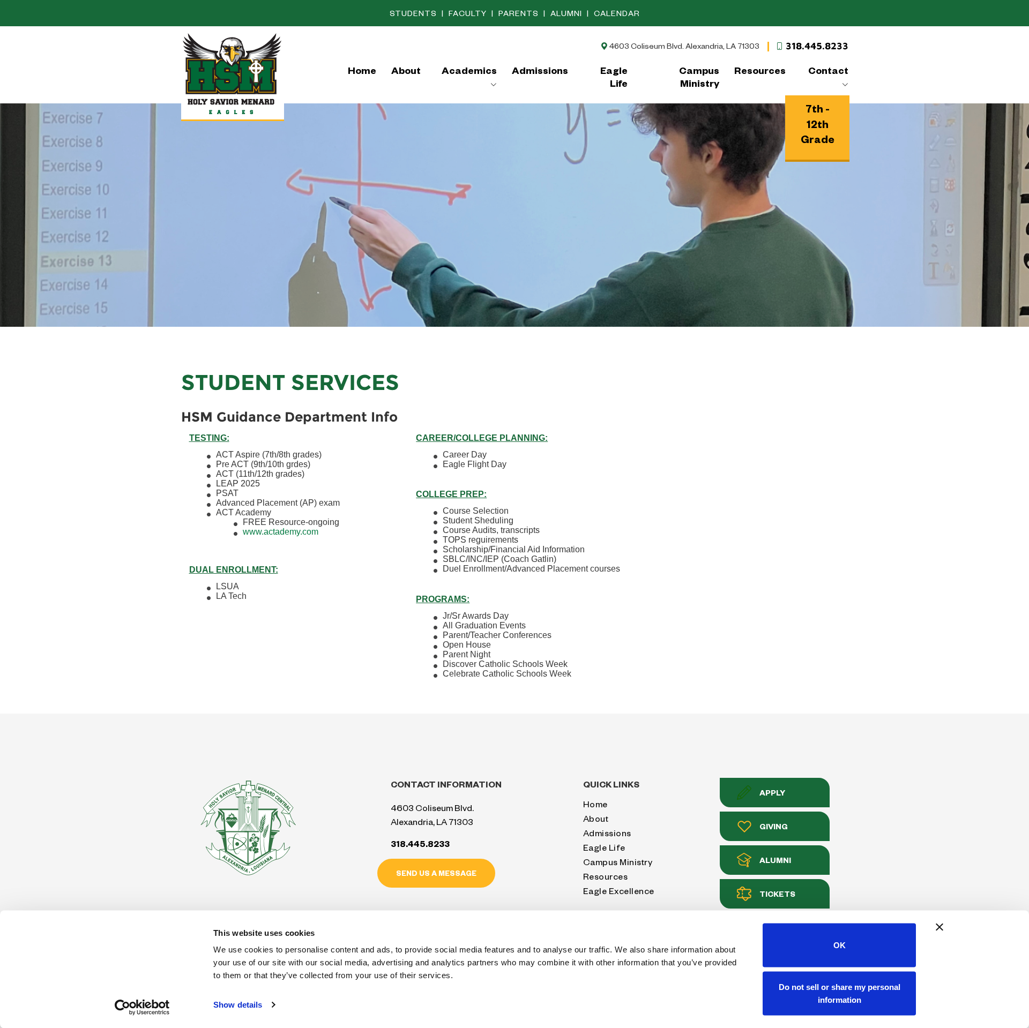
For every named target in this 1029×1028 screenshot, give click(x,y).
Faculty (469, 13)
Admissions (540, 70)
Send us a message (436, 872)
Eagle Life (614, 76)
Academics (469, 70)
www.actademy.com (280, 531)
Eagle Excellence (618, 890)
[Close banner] (939, 927)
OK (839, 945)
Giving (773, 826)
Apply (772, 792)
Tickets (777, 894)
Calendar (617, 13)
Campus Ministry (699, 76)
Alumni (567, 13)
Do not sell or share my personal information (839, 993)
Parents (519, 13)
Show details (237, 1004)
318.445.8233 (817, 46)
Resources (760, 70)
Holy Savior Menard (232, 76)
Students (414, 13)
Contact (828, 70)
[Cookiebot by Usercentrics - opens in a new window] (142, 1007)
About (406, 70)
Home (362, 70)
